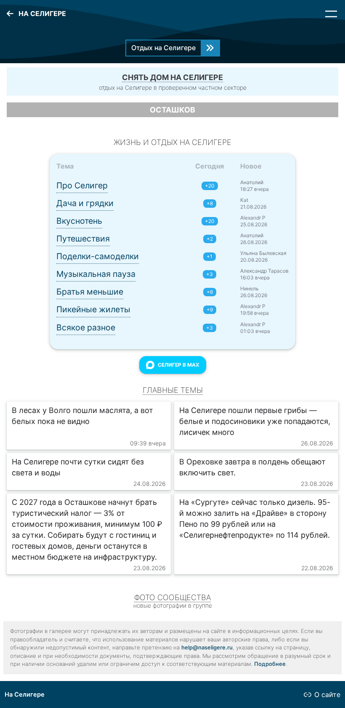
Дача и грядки (85, 203)
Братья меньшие (89, 292)
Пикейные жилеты (93, 309)
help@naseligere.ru (207, 647)
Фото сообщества (172, 597)
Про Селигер (82, 185)
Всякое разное (85, 327)
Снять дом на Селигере (172, 77)
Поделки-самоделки (97, 256)
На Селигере (25, 694)
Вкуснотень (79, 221)
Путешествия (83, 238)
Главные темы (173, 390)
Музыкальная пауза (95, 274)
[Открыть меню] (331, 14)
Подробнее (270, 663)
